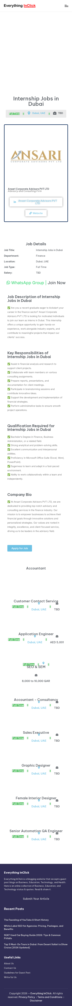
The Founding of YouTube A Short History (26, 919)
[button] (19, 548)
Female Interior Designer (36, 798)
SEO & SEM (36, 667)
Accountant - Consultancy (36, 700)
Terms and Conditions (50, 997)
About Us (9, 963)
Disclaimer (36, 1000)
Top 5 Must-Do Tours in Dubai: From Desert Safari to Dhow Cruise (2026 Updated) (35, 946)
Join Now (57, 282)
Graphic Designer (36, 765)
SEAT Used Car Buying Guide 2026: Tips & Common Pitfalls (32, 937)
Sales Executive (36, 732)
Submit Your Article (36, 898)
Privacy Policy (27, 997)
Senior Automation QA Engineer (36, 831)
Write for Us (10, 977)
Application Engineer (36, 634)
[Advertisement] (36, 50)
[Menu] (66, 6)
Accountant (36, 568)
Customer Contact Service (36, 601)
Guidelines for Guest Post (17, 972)
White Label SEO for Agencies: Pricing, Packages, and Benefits (33, 928)
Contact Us (10, 968)
